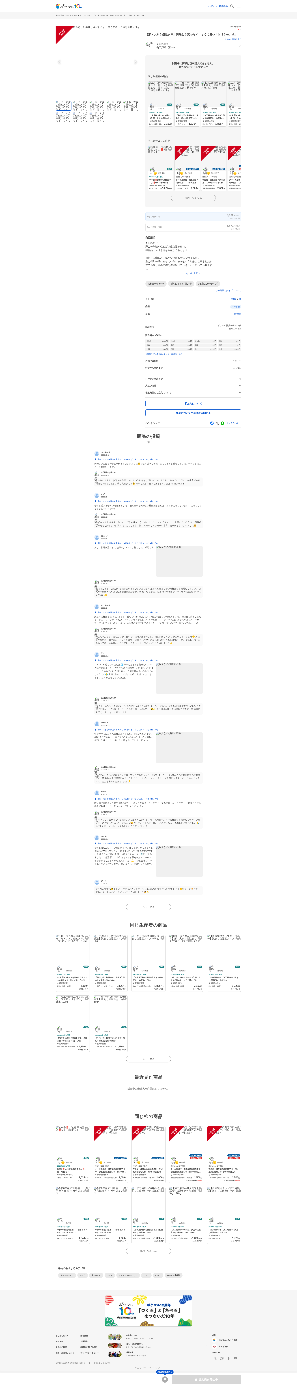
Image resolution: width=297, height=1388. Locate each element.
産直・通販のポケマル (63, 15)
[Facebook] (228, 1358)
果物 (75, 15)
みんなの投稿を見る (233, 39)
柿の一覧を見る (193, 198)
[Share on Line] (222, 423)
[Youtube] (235, 1358)
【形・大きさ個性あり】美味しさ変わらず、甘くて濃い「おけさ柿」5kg (118, 15)
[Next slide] (135, 62)
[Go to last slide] (59, 62)
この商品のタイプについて (228, 290)
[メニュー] (238, 6)
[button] (193, 46)
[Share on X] (217, 423)
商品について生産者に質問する (193, 413)
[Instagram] (221, 1358)
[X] (215, 1358)
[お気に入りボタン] (170, 84)
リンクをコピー (233, 423)
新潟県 (237, 314)
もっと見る (148, 907)
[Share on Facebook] (212, 423)
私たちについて (193, 403)
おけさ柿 (87, 15)
